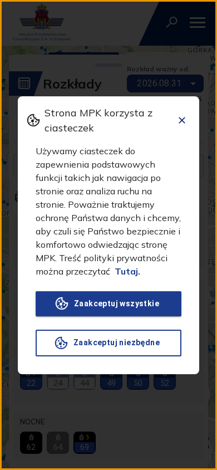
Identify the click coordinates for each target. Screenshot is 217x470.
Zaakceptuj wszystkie (116, 303)
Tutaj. (127, 271)
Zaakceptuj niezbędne (116, 342)
